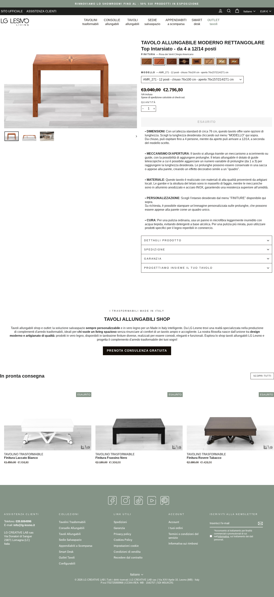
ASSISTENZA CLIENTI (41, 11)
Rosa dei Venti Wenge (184, 61)
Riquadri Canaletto (221, 61)
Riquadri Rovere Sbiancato (196, 61)
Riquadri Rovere (209, 61)
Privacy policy (122, 534)
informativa (223, 536)
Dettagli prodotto (163, 240)
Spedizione (154, 249)
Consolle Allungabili (71, 528)
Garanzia (153, 258)
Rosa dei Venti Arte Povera (171, 61)
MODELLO (184, 72)
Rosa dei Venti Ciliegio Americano (159, 61)
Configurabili (67, 563)
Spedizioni (120, 522)
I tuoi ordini (176, 528)
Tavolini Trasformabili (72, 522)
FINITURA (167, 54)
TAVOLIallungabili (132, 22)
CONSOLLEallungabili (112, 22)
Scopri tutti (262, 376)
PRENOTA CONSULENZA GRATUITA (137, 350)
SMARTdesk (197, 22)
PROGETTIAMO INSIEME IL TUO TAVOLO (178, 267)
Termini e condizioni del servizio (184, 535)
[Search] (227, 11)
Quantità (148, 102)
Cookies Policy (123, 540)
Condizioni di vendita (127, 551)
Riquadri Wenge (234, 61)
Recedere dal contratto (128, 557)
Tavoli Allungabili (70, 534)
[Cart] (235, 11)
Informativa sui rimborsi (183, 543)
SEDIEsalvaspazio (152, 22)
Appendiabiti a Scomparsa (75, 546)
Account (174, 522)
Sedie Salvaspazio (70, 540)
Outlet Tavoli (67, 557)
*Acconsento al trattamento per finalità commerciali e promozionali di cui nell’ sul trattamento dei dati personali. (233, 535)
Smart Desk (66, 551)
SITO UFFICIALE (12, 11)
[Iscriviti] (260, 523)
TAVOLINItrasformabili (90, 22)
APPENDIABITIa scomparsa (176, 22)
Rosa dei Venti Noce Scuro (146, 61)
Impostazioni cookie (126, 546)
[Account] (218, 11)
